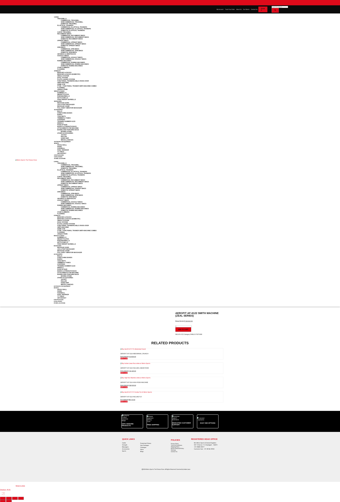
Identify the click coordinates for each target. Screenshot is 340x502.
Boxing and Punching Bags (68, 130)
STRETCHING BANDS (64, 113)
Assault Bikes (63, 55)
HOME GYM (61, 84)
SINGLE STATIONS (196, 334)
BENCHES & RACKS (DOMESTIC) (68, 74)
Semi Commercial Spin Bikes (72, 50)
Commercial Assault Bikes (72, 57)
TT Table (60, 151)
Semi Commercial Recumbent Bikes (75, 37)
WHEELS (60, 123)
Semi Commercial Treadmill (72, 22)
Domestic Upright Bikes (70, 45)
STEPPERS (61, 119)
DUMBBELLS (61, 93)
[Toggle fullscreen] (9, 498)
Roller (64, 136)
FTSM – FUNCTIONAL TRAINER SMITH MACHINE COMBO (77, 86)
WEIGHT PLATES (63, 94)
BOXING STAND (66, 131)
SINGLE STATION (63, 76)
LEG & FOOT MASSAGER (66, 104)
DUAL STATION (62, 77)
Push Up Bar (62, 125)
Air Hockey (61, 153)
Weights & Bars (59, 91)
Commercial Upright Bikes (71, 42)
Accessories (58, 109)
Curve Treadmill (64, 32)
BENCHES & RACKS (64, 72)
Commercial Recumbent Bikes (73, 35)
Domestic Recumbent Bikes (72, 39)
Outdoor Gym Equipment (62, 141)
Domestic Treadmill (69, 23)
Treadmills (62, 18)
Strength (57, 71)
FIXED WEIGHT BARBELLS (66, 99)
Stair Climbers (63, 67)
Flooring (61, 69)
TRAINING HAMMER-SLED (66, 121)
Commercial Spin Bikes (70, 49)
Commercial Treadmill (70, 20)
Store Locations (60, 158)
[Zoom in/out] (3, 498)
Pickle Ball (62, 145)
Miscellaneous (67, 140)
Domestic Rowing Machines (72, 66)
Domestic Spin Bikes (69, 52)
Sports (56, 143)
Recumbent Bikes (64, 34)
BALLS (59, 111)
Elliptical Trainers (65, 25)
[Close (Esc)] (21, 498)
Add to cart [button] (124, 358)
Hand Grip (65, 138)
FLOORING (61, 87)
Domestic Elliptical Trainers (73, 30)
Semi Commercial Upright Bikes (73, 44)
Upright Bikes (63, 40)
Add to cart (183, 329)
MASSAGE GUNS (63, 103)
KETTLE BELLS (62, 98)
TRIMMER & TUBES (64, 118)
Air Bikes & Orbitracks (66, 54)
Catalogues (58, 156)
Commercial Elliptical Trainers (74, 27)
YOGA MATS (61, 116)
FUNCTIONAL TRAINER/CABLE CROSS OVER (73, 81)
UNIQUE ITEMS (62, 89)
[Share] (15, 498)
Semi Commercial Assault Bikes (73, 59)
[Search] (275, 10)
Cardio (56, 17)
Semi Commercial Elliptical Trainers (76, 29)
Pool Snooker (63, 150)
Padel (59, 146)
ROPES (59, 114)
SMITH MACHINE (63, 82)
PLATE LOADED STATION (66, 79)
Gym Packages (59, 155)
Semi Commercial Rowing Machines (75, 64)
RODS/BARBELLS (63, 96)
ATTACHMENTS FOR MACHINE (68, 128)
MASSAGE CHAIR (63, 106)
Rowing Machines (64, 61)
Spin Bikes (61, 47)
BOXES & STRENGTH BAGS (67, 126)
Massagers (58, 101)
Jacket (64, 135)
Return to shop (20, 486)
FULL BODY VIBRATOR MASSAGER (69, 108)
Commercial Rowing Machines (73, 62)
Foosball (61, 148)
